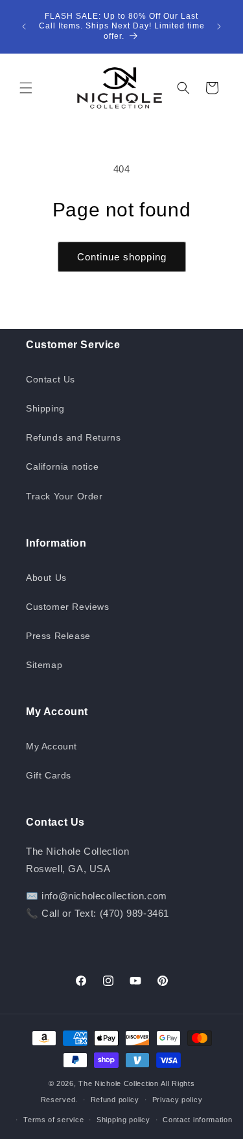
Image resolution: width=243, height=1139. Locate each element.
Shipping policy (123, 1119)
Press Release (58, 636)
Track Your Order (64, 496)
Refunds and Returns (73, 437)
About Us (46, 577)
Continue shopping (122, 256)
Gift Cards (48, 775)
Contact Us (50, 379)
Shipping (45, 408)
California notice (62, 466)
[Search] (183, 88)
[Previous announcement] (24, 26)
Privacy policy (177, 1099)
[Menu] (26, 88)
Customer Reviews (68, 606)
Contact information (197, 1119)
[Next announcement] (219, 26)
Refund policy (115, 1099)
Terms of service (53, 1119)
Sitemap (44, 665)
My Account (51, 746)
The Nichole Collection (118, 1083)
